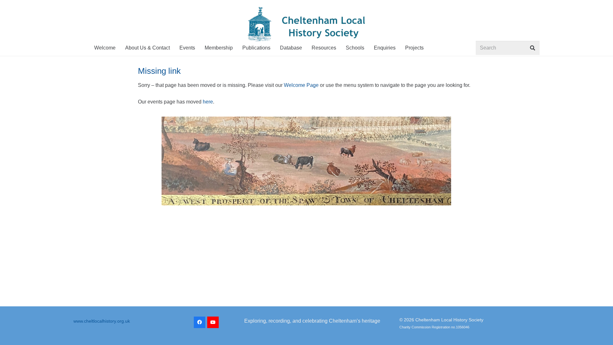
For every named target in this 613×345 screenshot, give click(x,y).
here (208, 101)
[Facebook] (199, 322)
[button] (428, 48)
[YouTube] (213, 322)
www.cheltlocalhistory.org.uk (101, 321)
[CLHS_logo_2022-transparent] (306, 24)
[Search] (532, 48)
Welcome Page (301, 85)
